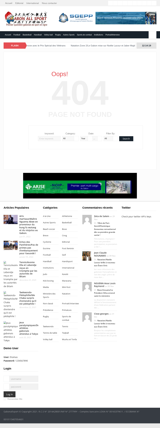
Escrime (46, 248)
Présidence (48, 310)
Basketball (27, 35)
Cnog (64, 235)
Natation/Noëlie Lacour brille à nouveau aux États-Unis (104, 262)
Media (46, 287)
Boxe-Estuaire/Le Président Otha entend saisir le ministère (104, 293)
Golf (64, 254)
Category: (70, 133)
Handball (38, 35)
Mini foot (66, 287)
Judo (45, 274)
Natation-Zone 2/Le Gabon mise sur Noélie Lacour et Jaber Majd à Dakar (99, 45)
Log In (9, 394)
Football (16, 35)
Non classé (48, 303)
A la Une (46, 216)
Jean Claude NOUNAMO (100, 254)
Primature (66, 310)
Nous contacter (49, 3)
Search (126, 138)
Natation (66, 293)
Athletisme (67, 216)
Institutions (98, 35)
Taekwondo (48, 326)
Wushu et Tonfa (69, 339)
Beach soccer (49, 229)
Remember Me (15, 399)
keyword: (49, 133)
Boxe (64, 229)
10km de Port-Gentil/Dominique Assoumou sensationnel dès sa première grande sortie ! (105, 229)
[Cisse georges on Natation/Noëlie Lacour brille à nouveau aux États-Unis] (87, 316)
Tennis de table (50, 332)
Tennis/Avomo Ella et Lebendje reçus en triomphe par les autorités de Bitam (28, 269)
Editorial (19, 3)
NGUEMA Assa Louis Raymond (104, 285)
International (32, 3)
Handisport (67, 261)
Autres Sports (69, 35)
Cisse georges (101, 313)
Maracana (66, 280)
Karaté (65, 274)
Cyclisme (47, 241)
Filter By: (110, 133)
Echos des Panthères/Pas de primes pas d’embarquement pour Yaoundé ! (28, 247)
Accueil (8, 3)
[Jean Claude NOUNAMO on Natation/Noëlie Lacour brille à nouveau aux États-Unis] (87, 255)
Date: (91, 133)
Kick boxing (48, 280)
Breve (45, 235)
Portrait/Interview (112, 35)
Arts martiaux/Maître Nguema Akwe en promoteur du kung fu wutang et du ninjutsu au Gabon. (28, 225)
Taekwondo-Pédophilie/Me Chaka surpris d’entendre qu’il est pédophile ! (27, 298)
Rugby (58, 35)
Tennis (65, 326)
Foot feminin (68, 248)
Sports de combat (84, 35)
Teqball (65, 332)
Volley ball (48, 35)
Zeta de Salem (101, 216)
